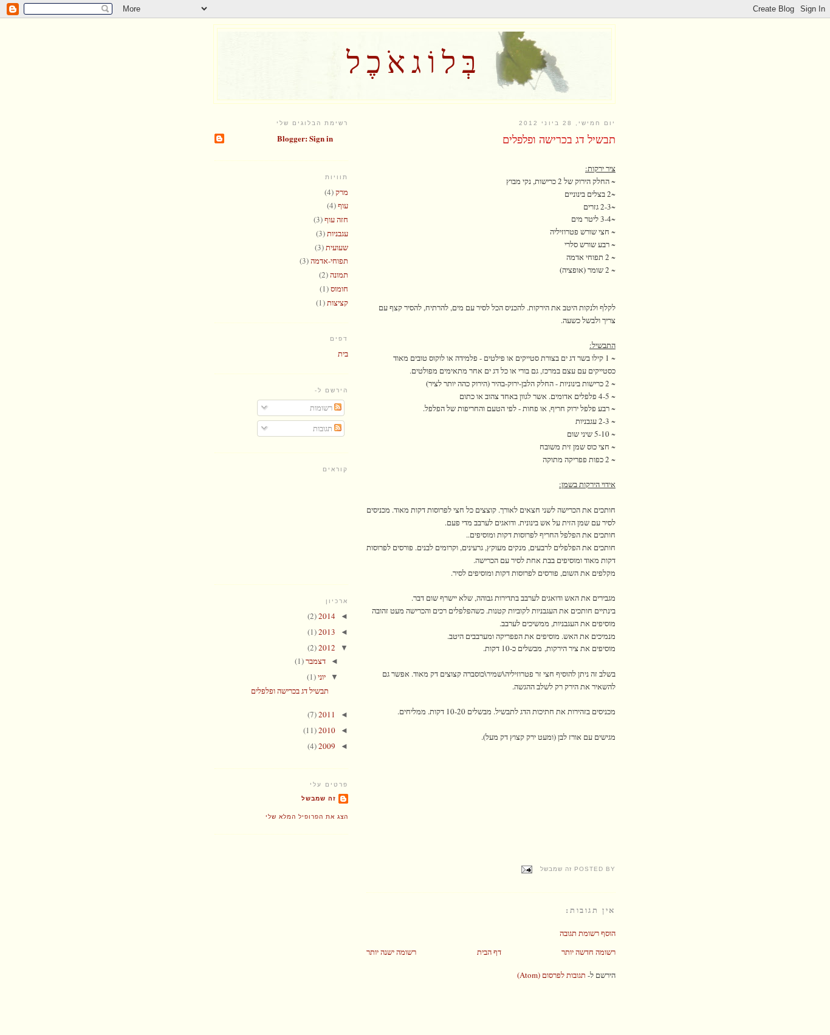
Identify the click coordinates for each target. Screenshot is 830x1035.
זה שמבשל (318, 798)
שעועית (337, 247)
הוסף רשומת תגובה (588, 932)
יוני (321, 676)
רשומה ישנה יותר (391, 951)
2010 (326, 730)
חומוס (339, 288)
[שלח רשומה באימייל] (528, 869)
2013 (326, 631)
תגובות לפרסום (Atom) (551, 974)
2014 (326, 615)
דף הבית (489, 951)
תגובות (323, 428)
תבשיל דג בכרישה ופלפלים (559, 139)
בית (343, 353)
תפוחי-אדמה (329, 260)
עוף (343, 205)
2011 (326, 714)
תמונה (339, 274)
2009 (326, 745)
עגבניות (337, 233)
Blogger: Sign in (305, 138)
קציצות (337, 302)
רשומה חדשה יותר (588, 951)
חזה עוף (336, 219)
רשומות (322, 407)
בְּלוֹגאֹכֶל (414, 61)
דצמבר (315, 660)
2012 (326, 647)
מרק (341, 191)
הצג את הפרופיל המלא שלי (307, 816)
